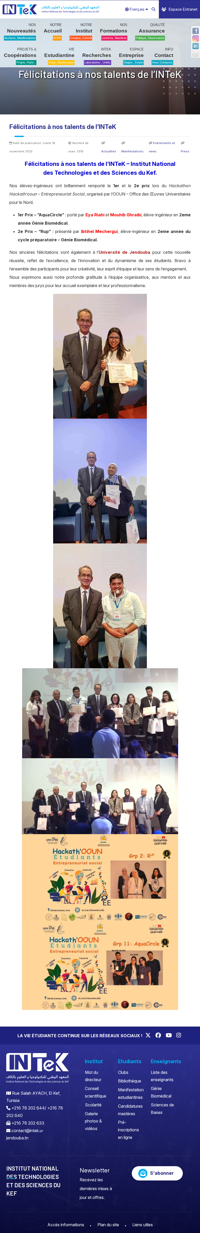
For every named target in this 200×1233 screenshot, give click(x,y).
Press (185, 151)
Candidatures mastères (130, 1110)
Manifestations (132, 151)
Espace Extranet (183, 9)
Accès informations (65, 1224)
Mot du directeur (93, 1076)
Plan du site (108, 1224)
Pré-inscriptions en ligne (128, 1130)
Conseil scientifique (95, 1092)
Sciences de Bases (162, 1108)
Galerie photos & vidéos (93, 1121)
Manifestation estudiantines (131, 1093)
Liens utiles (142, 1224)
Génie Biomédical (161, 1092)
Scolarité (93, 1104)
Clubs (123, 1072)
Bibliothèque (129, 1080)
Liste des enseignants (162, 1076)
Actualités (108, 151)
